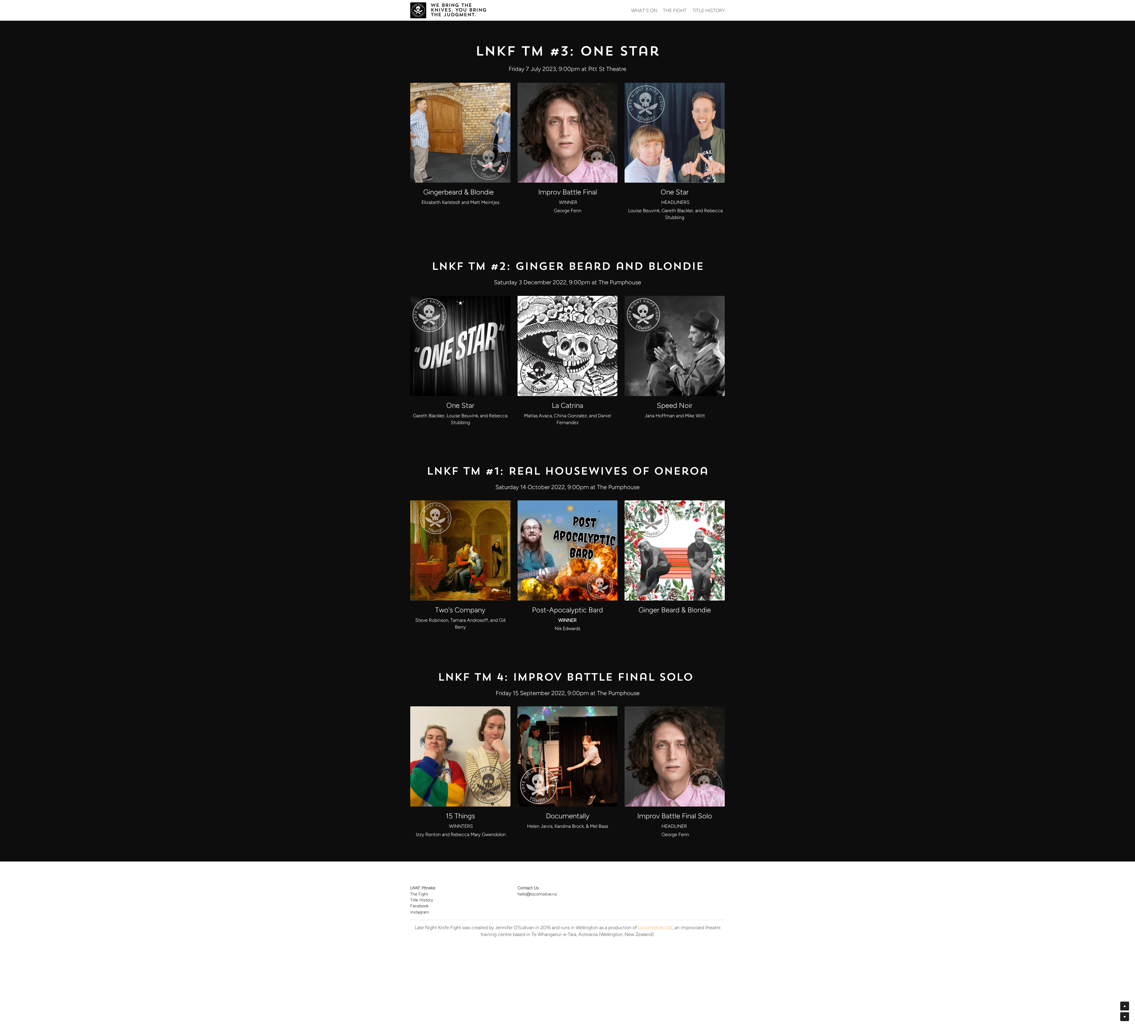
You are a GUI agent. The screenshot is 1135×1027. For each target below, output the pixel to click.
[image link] (418, 9)
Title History (421, 900)
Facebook (419, 905)
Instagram (419, 912)
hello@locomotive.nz (537, 894)
